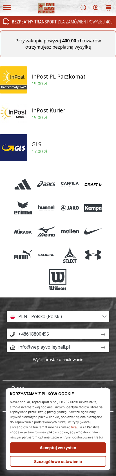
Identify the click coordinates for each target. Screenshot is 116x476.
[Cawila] (69, 184)
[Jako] (69, 207)
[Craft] (93, 184)
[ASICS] (46, 184)
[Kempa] (93, 207)
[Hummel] (46, 207)
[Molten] (69, 231)
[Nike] (93, 231)
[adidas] (23, 184)
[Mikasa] (23, 231)
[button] (58, 316)
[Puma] (23, 254)
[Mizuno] (46, 231)
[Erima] (23, 207)
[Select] (69, 254)
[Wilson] (58, 280)
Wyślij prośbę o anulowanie (58, 359)
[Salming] (46, 254)
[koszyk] (108, 8)
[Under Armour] (93, 254)
